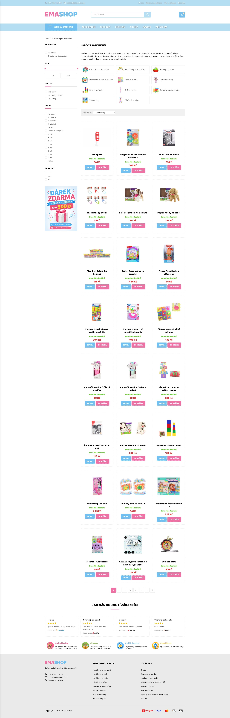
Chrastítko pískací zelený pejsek (133, 389)
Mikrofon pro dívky (97, 503)
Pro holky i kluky (55, 95)
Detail (90, 167)
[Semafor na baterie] (169, 137)
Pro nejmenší (88, 27)
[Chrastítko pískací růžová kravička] (97, 370)
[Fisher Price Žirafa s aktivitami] (169, 253)
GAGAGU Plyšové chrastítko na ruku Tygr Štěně (133, 563)
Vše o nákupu (170, 3)
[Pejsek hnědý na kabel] (169, 195)
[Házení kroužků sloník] (97, 544)
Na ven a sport (99, 690)
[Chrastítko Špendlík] (97, 195)
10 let (50, 161)
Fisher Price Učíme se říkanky (133, 272)
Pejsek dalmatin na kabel (133, 445)
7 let (50, 151)
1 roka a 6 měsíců (55, 131)
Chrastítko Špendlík (97, 213)
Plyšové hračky (99, 694)
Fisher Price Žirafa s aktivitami (169, 272)
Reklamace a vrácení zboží (153, 682)
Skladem (52, 53)
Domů (47, 39)
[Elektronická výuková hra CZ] (169, 486)
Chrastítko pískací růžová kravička (97, 389)
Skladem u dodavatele (58, 56)
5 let (50, 144)
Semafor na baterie (169, 154)
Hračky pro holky (100, 674)
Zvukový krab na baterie (132, 503)
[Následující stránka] (147, 590)
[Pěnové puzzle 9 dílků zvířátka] (169, 311)
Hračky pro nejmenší (102, 670)
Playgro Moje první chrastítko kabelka (133, 331)
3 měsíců (52, 117)
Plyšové (147, 27)
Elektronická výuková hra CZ (169, 505)
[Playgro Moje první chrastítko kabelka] (133, 311)
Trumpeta (97, 154)
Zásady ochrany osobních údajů (154, 694)
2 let (50, 134)
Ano (49, 176)
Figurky (134, 27)
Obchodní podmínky (149, 678)
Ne (49, 180)
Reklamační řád (148, 686)
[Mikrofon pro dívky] (97, 486)
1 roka (50, 127)
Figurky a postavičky (102, 686)
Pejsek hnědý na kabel (168, 213)
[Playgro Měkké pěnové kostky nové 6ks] (97, 311)
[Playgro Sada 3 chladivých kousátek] (133, 137)
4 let (50, 141)
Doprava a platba (154, 3)
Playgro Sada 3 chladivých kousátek (133, 156)
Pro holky (105, 27)
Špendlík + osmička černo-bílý (97, 447)
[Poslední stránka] (152, 590)
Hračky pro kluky (100, 678)
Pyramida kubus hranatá (168, 445)
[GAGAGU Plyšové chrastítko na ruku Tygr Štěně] (133, 544)
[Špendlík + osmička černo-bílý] (97, 428)
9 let (50, 158)
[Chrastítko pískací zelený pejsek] (133, 370)
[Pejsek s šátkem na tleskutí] (133, 195)
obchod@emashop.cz (75, 3)
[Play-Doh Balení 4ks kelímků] (97, 253)
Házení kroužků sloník (97, 562)
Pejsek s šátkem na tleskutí (133, 213)
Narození (52, 114)
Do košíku (102, 167)
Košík (183, 13)
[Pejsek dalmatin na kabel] (133, 428)
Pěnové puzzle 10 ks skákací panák (169, 389)
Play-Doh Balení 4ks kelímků (97, 272)
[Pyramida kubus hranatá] (169, 428)
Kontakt (181, 3)
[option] (61, 208)
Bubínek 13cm (169, 562)
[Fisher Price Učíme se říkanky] (133, 253)
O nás (141, 3)
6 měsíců (52, 121)
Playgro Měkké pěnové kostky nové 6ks (97, 331)
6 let (50, 148)
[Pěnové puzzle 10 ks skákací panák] (169, 370)
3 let (50, 137)
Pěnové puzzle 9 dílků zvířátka (169, 331)
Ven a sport (161, 27)
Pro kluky (120, 27)
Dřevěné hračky (100, 682)
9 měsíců (52, 124)
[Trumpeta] (97, 137)
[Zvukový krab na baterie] (133, 486)
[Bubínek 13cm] (169, 544)
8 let (50, 154)
